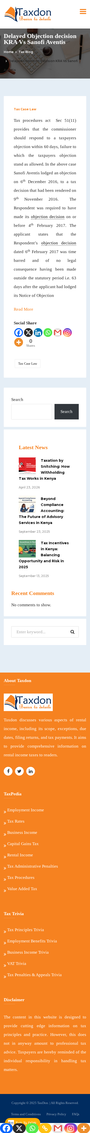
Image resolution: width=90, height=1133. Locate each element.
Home (9, 52)
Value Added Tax (22, 888)
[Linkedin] (38, 332)
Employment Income (25, 810)
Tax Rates (15, 821)
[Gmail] (57, 332)
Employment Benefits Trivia (32, 941)
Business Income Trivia (28, 952)
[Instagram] (67, 332)
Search (17, 399)
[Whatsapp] (48, 332)
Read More (23, 309)
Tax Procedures (20, 877)
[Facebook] (18, 332)
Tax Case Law (25, 109)
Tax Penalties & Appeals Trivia (34, 974)
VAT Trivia (16, 963)
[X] (28, 332)
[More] (18, 342)
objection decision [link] (47, 216)
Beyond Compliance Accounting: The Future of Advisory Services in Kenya (41, 510)
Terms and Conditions (26, 1114)
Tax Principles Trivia (25, 929)
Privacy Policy (56, 1114)
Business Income (22, 832)
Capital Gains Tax (23, 843)
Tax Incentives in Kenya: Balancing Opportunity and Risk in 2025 (44, 555)
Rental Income (20, 855)
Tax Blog (25, 52)
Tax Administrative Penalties (32, 866)
